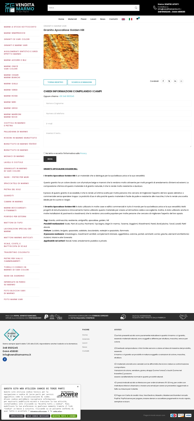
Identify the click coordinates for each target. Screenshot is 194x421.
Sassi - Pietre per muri (16, 177)
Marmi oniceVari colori (11, 67)
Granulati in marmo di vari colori (15, 169)
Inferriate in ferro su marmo (14, 283)
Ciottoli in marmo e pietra (14, 124)
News (102, 19)
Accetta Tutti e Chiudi (64, 416)
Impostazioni (17, 416)
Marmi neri (10, 102)
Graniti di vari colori (17, 39)
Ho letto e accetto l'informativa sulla (66, 153)
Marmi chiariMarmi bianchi (12, 76)
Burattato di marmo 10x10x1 (20, 144)
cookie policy (57, 411)
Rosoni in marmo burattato (20, 138)
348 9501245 (164, 11)
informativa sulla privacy (38, 411)
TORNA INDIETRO (55, 82)
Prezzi (83, 19)
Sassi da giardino (14, 275)
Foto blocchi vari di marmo (14, 292)
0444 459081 (178, 11)
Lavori (93, 19)
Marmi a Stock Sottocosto (20, 27)
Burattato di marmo (16, 150)
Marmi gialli (11, 83)
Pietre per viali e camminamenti (13, 259)
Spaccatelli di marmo (16, 183)
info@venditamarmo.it (17, 355)
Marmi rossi (11, 96)
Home (61, 19)
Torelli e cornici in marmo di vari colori (16, 268)
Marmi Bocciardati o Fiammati (15, 209)
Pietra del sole (12, 189)
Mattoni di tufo (13, 222)
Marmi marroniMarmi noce (12, 115)
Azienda (85, 339)
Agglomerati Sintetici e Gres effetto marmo (21, 52)
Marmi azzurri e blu (15, 60)
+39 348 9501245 (66, 96)
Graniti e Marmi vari (16, 45)
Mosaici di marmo (14, 156)
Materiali (72, 19)
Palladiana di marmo (16, 131)
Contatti (113, 19)
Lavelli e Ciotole (13, 162)
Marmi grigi (11, 108)
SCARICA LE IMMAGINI (82, 82)
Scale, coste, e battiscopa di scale (15, 245)
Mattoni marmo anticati (18, 237)
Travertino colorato (17, 252)
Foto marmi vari (13, 299)
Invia (50, 159)
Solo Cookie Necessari (38, 416)
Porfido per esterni (15, 216)
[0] (137, 19)
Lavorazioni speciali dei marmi (17, 230)
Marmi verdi (11, 90)
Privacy (83, 153)
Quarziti (9, 195)
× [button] (78, 386)
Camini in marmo (13, 201)
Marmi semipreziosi (14, 33)
